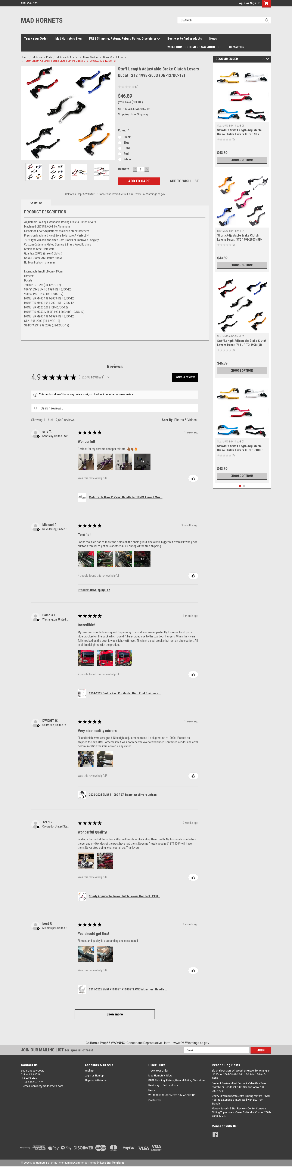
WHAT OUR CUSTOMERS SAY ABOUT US (194, 47)
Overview (36, 202)
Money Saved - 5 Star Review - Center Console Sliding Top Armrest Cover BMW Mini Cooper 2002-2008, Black (241, 1112)
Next (110, 112)
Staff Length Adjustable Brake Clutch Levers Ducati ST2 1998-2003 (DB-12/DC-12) (71, 61)
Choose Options (242, 160)
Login (241, 3)
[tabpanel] (242, 116)
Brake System (91, 57)
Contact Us (236, 47)
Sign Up (255, 3)
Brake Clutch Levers (114, 57)
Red (126, 153)
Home (24, 57)
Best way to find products (184, 38)
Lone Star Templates (112, 1162)
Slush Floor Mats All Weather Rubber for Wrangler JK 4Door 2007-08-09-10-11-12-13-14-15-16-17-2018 (241, 1074)
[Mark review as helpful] (193, 478)
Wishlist (89, 1070)
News (213, 38)
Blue (127, 142)
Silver (127, 159)
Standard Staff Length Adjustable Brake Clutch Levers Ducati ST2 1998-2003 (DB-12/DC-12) (239, 134)
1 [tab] (240, 486)
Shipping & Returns (96, 1080)
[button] (108, 377)
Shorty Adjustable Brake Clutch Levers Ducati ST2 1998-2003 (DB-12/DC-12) (239, 239)
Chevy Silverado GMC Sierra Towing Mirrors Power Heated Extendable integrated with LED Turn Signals (241, 1099)
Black (127, 137)
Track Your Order (36, 38)
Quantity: (124, 169)
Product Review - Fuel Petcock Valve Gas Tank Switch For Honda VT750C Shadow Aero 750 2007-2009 (239, 1087)
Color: (123, 130)
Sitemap (52, 1162)
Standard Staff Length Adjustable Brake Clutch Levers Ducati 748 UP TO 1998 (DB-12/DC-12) (240, 450)
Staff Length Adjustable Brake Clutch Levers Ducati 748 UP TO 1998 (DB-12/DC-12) (242, 345)
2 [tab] (244, 486)
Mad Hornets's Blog (68, 38)
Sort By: (167, 420)
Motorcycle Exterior (67, 57)
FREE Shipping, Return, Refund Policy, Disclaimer (123, 38)
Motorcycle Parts (42, 57)
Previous (25, 112)
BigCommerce (78, 1162)
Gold (127, 148)
